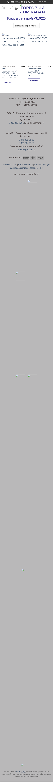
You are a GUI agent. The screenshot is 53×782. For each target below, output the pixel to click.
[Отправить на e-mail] (37, 2)
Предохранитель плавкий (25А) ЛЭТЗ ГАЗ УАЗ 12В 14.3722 (35, 72)
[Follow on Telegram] (45, 2)
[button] (4, 8)
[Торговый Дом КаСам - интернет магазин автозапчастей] (32, 8)
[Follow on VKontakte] (42, 2)
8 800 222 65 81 (16, 123)
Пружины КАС (10, 165)
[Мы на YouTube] (40, 2)
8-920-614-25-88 (26, 143)
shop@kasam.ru (27, 150)
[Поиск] (11, 8)
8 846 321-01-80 (26, 140)
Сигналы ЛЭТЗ (25, 165)
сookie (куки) (20, 772)
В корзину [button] (8, 82)
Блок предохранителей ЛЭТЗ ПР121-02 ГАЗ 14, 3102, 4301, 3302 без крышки (10, 73)
